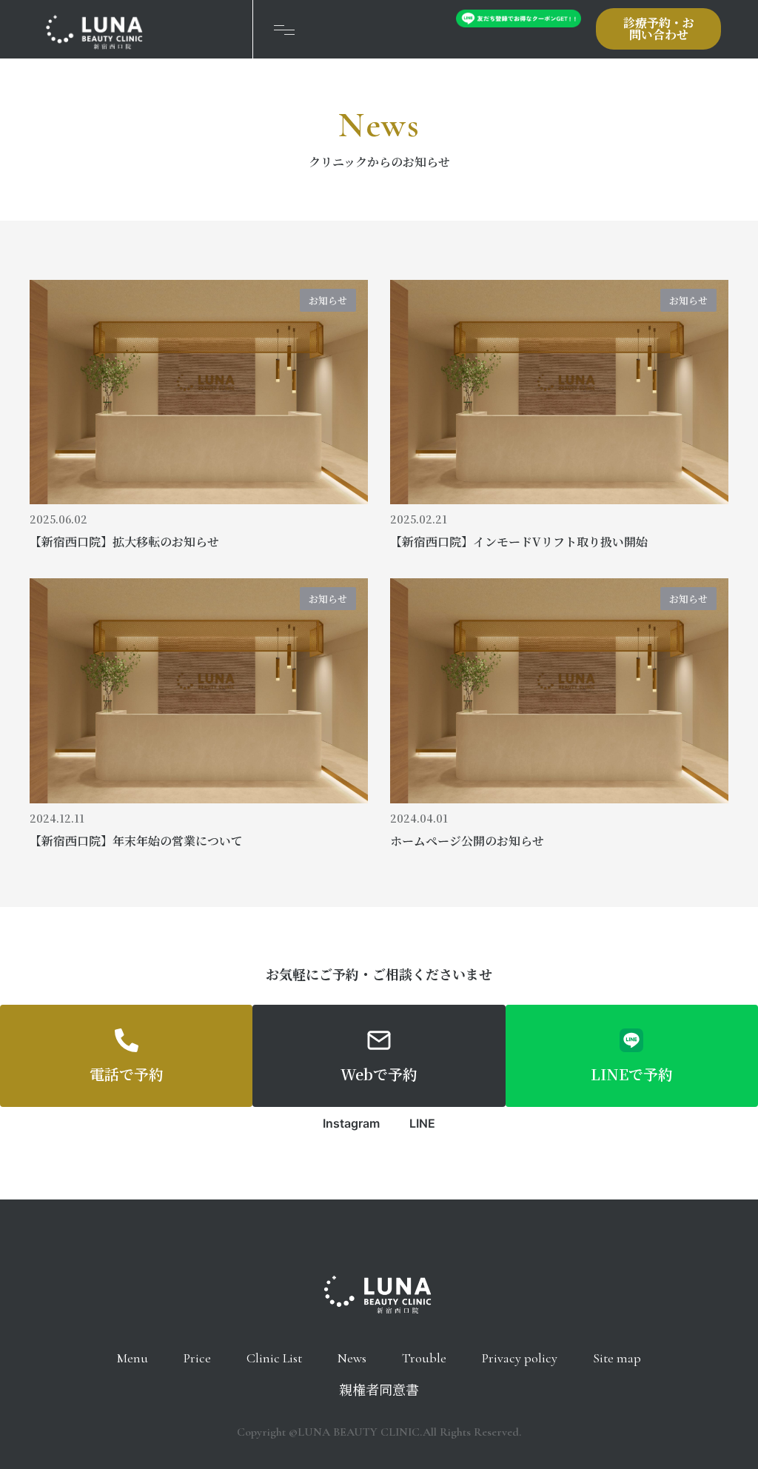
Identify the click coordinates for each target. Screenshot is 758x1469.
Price (197, 1358)
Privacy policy (519, 1358)
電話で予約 (127, 1074)
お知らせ (328, 300)
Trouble (424, 1358)
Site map (617, 1358)
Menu (132, 1358)
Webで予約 (379, 1074)
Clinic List (274, 1358)
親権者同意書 (379, 1390)
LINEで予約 (632, 1074)
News (352, 1358)
